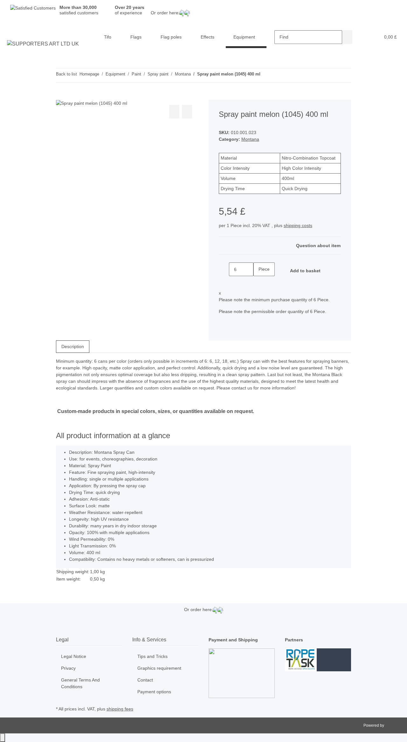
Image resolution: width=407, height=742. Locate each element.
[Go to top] (2, 737)
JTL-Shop (393, 725)
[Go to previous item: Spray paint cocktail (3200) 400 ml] (265, 75)
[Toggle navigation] (13, 31)
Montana (250, 139)
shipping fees (120, 708)
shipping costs (298, 225)
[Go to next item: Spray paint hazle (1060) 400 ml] (277, 75)
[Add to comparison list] (174, 111)
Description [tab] (72, 346)
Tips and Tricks (152, 656)
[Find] (347, 37)
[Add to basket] (61, 96)
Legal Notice (73, 656)
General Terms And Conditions (80, 683)
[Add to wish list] (187, 111)
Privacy (68, 668)
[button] (362, 37)
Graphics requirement (159, 668)
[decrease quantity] (224, 269)
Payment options (154, 691)
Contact (145, 679)
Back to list (66, 74)
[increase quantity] (258, 283)
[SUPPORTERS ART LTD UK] (43, 44)
